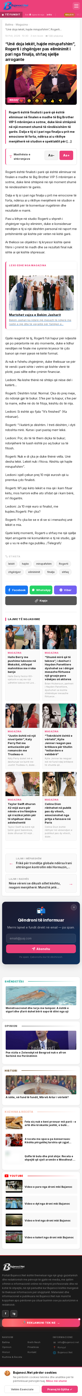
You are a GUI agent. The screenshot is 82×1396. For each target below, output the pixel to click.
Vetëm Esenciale (22, 1389)
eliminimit (34, 572)
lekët (11, 563)
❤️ (21, 100)
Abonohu (43, 949)
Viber (67, 590)
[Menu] (76, 5)
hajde (25, 563)
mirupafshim (44, 563)
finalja (50, 572)
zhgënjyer (14, 572)
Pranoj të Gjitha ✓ (59, 1389)
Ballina (9, 24)
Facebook (19, 590)
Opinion (6, 1347)
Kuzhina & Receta (12, 1357)
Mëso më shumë (56, 1381)
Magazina (22, 24)
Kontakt (32, 1352)
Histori (6, 1352)
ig (14, 1313)
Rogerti (63, 563)
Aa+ (66, 155)
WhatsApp (43, 590)
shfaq (65, 572)
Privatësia (33, 1347)
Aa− (51, 155)
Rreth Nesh (34, 1342)
